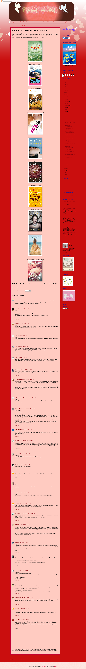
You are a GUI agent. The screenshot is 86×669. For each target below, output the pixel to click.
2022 (65, 88)
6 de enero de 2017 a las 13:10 (23, 308)
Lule (16, 357)
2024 (65, 84)
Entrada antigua (56, 657)
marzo (66, 117)
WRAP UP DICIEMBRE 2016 (70, 138)
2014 (65, 172)
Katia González (18, 429)
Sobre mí (41, 22)
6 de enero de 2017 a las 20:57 (28, 440)
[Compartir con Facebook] (29, 291)
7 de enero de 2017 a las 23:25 (25, 542)
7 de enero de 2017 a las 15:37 (24, 524)
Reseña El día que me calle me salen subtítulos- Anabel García (69, 233)
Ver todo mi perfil (66, 252)
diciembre (67, 99)
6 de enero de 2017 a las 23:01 (27, 472)
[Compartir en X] (28, 291)
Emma (16, 299)
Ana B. (16, 570)
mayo (66, 113)
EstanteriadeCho (18, 472)
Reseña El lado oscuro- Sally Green (70, 123)
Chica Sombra (17, 464)
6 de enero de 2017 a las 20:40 (26, 429)
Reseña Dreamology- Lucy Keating (69, 152)
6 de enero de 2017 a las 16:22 (26, 369)
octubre (66, 103)
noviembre (67, 101)
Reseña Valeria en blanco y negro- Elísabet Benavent (69, 132)
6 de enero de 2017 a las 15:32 (23, 346)
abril (66, 115)
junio (66, 111)
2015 (65, 170)
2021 (65, 90)
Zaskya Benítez (18, 503)
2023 (65, 86)
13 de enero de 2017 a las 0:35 (24, 619)
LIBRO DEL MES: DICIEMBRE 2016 (68, 156)
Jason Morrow (44, 666)
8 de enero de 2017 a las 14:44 (24, 608)
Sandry (16, 323)
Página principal (16, 22)
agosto (66, 107)
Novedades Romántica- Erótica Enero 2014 (69, 225)
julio (66, 109)
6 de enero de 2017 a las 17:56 (28, 379)
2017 (65, 98)
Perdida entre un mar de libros (21, 397)
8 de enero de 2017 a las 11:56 (23, 570)
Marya (71, 244)
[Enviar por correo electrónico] (25, 291)
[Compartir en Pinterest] (30, 291)
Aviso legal (64, 22)
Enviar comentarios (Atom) (20, 659)
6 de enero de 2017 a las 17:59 (32, 397)
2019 (65, 94)
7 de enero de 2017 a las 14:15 (30, 513)
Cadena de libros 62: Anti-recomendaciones (69, 126)
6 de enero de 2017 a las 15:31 (22, 335)
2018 (65, 96)
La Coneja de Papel (18, 440)
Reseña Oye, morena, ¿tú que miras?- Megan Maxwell (69, 209)
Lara (16, 335)
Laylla (16, 346)
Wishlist (48, 22)
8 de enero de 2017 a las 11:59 (23, 584)
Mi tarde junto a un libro (19, 513)
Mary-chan (17, 542)
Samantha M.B (18, 453)
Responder (17, 305)
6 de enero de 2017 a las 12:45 (23, 299)
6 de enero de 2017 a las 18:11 (30, 408)
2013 (65, 174)
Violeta (16, 483)
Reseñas (25, 22)
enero (66, 120)
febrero (66, 118)
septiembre (67, 105)
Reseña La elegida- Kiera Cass (70, 154)
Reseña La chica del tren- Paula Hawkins (70, 144)
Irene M (16, 308)
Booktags (33, 22)
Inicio (36, 657)
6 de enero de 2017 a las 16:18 (22, 357)
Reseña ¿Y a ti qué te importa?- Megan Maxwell (70, 135)
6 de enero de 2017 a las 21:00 (26, 453)
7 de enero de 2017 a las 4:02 (26, 503)
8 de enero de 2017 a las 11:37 (31, 556)
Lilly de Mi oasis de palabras (20, 556)
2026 (65, 80)
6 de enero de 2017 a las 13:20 (23, 323)
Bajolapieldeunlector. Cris (20, 597)
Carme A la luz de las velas (20, 408)
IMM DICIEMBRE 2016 (69, 149)
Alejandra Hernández (19, 379)
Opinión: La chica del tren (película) (69, 129)
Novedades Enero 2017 (69, 137)
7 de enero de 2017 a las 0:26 (24, 492)
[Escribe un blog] (27, 291)
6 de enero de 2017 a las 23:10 (23, 482)
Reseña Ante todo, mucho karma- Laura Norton (69, 141)
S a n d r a (17, 619)
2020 (65, 92)
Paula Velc (17, 524)
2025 (65, 82)
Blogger (55, 666)
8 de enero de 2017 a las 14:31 (30, 597)
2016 (65, 168)
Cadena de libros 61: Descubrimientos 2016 (69, 147)
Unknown (17, 608)
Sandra (16, 584)
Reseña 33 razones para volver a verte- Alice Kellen (70, 165)
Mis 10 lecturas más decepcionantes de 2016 (69, 159)
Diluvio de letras (18, 369)
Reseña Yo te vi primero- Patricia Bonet (68, 216)
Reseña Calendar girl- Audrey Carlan (69, 201)
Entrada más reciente (15, 657)
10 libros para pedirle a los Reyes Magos (69, 162)
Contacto (55, 22)
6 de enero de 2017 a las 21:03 (26, 464)
